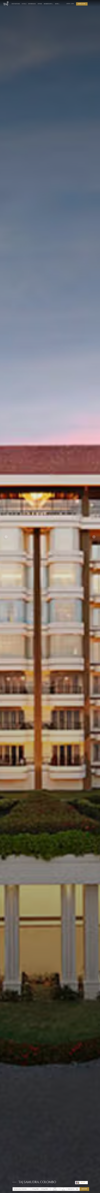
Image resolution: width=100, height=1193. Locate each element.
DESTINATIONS (16, 3)
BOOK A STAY (81, 3)
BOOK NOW (84, 1188)
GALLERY (83, 1182)
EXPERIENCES (32, 3)
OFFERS (40, 3)
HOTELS (24, 3)
